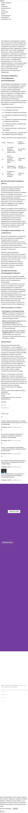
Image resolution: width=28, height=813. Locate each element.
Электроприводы (5, 706)
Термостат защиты (5, 713)
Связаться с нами (14, 511)
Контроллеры (4, 718)
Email (2, 524)
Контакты (3, 742)
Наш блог (3, 735)
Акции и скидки (4, 737)
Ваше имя (3, 514)
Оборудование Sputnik (6, 725)
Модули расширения (6, 710)
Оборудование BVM (5, 728)
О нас (2, 732)
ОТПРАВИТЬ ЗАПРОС (7, 542)
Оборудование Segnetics (7, 723)
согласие (3, 535)
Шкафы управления (5, 720)
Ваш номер (4, 519)
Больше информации (6, 808)
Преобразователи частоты (7, 703)
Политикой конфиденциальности (10, 533)
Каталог (3, 740)
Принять (15, 808)
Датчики (3, 708)
